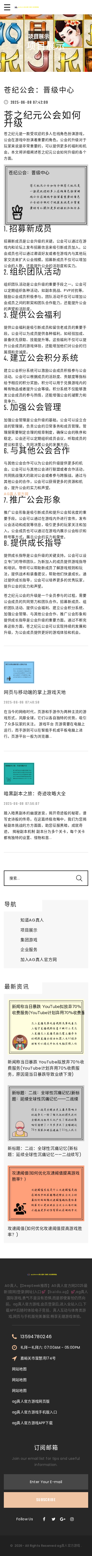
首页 (19, 57)
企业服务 (29, 950)
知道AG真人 (32, 920)
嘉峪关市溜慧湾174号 (38, 1358)
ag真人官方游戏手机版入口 (34, 1412)
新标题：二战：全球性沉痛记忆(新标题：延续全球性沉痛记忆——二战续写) (45, 1152)
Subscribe (46, 1500)
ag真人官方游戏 (68, 1545)
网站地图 (19, 1369)
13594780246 (36, 1337)
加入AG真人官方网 (38, 960)
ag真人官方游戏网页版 (31, 1401)
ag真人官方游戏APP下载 (32, 1422)
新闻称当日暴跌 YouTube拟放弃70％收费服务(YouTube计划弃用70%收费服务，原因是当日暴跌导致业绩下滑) (46, 1068)
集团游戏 (29, 940)
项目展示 (29, 930)
